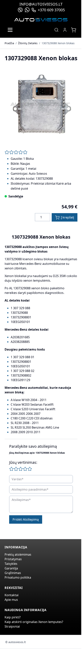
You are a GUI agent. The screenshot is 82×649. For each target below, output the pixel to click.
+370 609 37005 (51, 9)
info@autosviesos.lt (41, 4)
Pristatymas (13, 559)
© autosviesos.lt (15, 642)
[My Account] (64, 29)
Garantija (11, 568)
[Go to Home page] (41, 20)
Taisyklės (11, 564)
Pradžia (9, 43)
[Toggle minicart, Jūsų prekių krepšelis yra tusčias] (73, 30)
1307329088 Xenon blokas (58, 43)
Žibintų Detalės (28, 43)
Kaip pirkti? (13, 617)
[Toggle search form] (56, 29)
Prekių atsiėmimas (18, 554)
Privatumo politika (18, 577)
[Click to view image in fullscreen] (41, 104)
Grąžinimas (13, 573)
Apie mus (11, 600)
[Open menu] (10, 29)
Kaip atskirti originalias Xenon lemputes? (34, 622)
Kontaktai (11, 595)
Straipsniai (12, 626)
